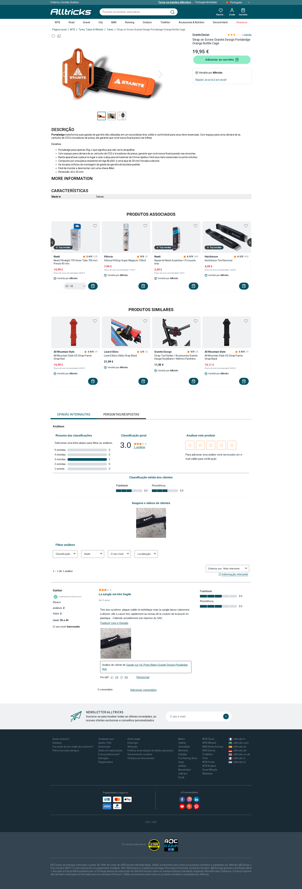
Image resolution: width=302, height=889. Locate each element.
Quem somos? (60, 739)
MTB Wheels (209, 742)
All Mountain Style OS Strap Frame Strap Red (73, 357)
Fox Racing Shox (187, 758)
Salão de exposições (110, 750)
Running (129, 22)
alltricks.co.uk (241, 754)
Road (71, 22)
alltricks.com (241, 742)
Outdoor (147, 22)
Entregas (103, 758)
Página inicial (59, 29)
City (101, 22)
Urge (181, 762)
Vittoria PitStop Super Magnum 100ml (125, 260)
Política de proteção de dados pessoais (150, 750)
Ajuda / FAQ (104, 742)
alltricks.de (239, 750)
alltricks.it (239, 758)
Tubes (110, 29)
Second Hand (220, 22)
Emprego (132, 742)
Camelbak (184, 746)
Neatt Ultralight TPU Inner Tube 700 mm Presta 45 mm (76, 262)
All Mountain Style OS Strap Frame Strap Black (224, 357)
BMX (114, 22)
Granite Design (200, 34)
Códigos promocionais (140, 758)
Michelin (183, 750)
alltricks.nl (239, 762)
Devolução (104, 746)
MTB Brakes (209, 765)
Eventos (57, 742)
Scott (181, 777)
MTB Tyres (208, 739)
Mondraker (184, 769)
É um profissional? (109, 754)
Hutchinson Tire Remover (219, 260)
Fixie (205, 758)
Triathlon (165, 22)
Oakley (182, 742)
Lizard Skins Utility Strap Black (120, 355)
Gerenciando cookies (139, 754)
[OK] (226, 716)
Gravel (86, 22)
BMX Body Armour (213, 746)
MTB (57, 22)
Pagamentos (105, 762)
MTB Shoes (208, 750)
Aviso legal (133, 739)
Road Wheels (209, 769)
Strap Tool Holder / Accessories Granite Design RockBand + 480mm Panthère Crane (175, 357)
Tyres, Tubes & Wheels (90, 29)
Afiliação (132, 746)
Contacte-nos (106, 739)
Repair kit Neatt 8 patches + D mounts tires (175, 262)
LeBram (182, 773)
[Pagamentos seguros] (117, 803)
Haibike (182, 754)
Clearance (241, 22)
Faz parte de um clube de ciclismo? (72, 746)
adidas (182, 765)
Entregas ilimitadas (187, 2)
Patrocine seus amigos (65, 750)
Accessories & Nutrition (191, 22)
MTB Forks (208, 762)
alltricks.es (239, 746)
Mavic (181, 739)
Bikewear (207, 773)
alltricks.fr (239, 739)
